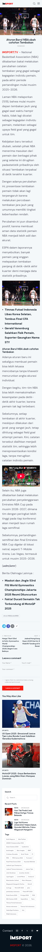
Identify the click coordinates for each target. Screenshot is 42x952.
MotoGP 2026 (19, 888)
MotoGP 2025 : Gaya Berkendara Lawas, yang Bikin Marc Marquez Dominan (19, 776)
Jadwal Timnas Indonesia (14, 869)
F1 (32, 854)
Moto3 (30, 884)
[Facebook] (8, 626)
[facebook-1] (22, 931)
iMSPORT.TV (10, 52)
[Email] (12, 626)
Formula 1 (29, 858)
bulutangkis (10, 850)
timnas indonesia (11, 906)
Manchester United (12, 880)
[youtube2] (37, 931)
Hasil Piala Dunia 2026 (13, 861)
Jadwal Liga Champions (14, 865)
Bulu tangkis (21, 850)
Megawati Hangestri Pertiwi (15, 884)
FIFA (7, 858)
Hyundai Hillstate (29, 861)
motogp (8, 888)
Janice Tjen (29, 869)
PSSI (33, 895)
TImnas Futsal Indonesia (14, 903)
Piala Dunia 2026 (11, 895)
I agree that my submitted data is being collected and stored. (19, 681)
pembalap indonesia (12, 891)
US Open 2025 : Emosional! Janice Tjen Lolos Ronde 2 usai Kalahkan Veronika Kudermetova (18, 736)
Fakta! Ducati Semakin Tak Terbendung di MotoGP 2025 (22, 603)
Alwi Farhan (22, 839)
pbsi (28, 888)
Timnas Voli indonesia (27, 906)
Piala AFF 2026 (28, 891)
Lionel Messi (21, 876)
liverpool (31, 876)
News (16, 808)
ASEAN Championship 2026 (15, 843)
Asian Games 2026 (12, 847)
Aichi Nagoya (10, 839)
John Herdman (11, 873)
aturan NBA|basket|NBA (11, 616)
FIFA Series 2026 (17, 858)
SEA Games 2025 (11, 899)
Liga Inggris (10, 876)
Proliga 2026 (25, 895)
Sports (5, 730)
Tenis (32, 899)
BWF (29, 850)
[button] (38, 3)
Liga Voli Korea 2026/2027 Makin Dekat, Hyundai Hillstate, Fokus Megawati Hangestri (25, 826)
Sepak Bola (24, 899)
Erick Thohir (25, 854)
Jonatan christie (24, 873)
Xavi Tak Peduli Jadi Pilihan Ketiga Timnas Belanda (23, 812)
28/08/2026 (25, 808)
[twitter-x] (27, 931)
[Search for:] (21, 797)
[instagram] (32, 931)
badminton (25, 847)
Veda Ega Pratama (12, 910)
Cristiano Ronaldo (12, 854)
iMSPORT (15, 945)
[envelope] (17, 931)
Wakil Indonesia (11, 914)
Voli (23, 910)
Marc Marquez (26, 880)
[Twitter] (4, 626)
